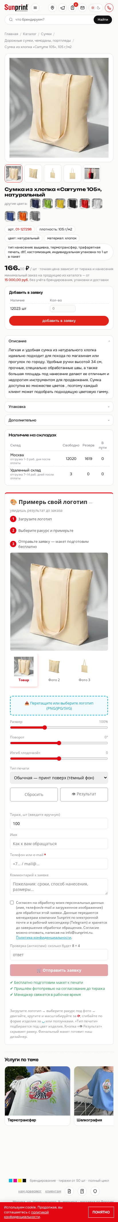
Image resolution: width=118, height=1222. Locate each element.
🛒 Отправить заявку (59, 970)
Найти (103, 19)
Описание (17, 341)
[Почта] (82, 7)
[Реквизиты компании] (69, 1191)
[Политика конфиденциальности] (95, 1191)
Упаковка (17, 406)
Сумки (46, 34)
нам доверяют (30, 1191)
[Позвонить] (109, 7)
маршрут (70, 1202)
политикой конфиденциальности (26, 1214)
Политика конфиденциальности (43, 937)
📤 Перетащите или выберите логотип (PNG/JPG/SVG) (59, 705)
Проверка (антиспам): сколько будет (45, 945)
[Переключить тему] (95, 8)
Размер (59, 721)
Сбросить (34, 794)
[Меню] (35, 7)
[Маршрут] (52, 7)
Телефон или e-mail (28, 854)
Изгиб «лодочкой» (59, 752)
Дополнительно (22, 420)
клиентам (53, 1191)
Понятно (101, 1212)
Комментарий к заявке (29, 874)
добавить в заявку (59, 320)
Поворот (59, 737)
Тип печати (19, 768)
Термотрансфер (22, 1120)
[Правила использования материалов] (82, 1191)
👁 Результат (84, 794)
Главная (11, 34)
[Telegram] (62, 7)
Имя (13, 834)
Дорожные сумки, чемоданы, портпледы (38, 40)
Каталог (29, 34)
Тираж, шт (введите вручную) (35, 814)
